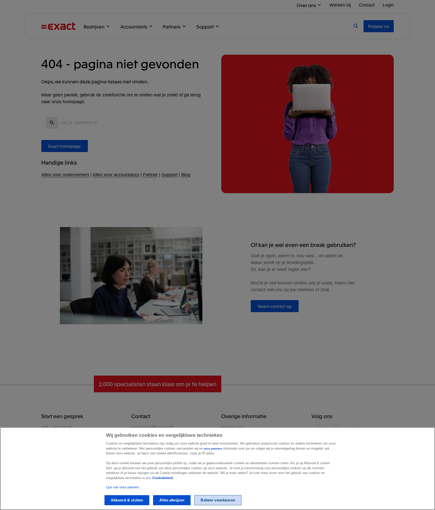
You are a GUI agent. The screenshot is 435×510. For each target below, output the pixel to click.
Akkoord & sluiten (127, 500)
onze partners (213, 448)
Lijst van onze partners (122, 487)
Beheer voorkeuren (218, 500)
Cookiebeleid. (163, 478)
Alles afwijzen (171, 500)
